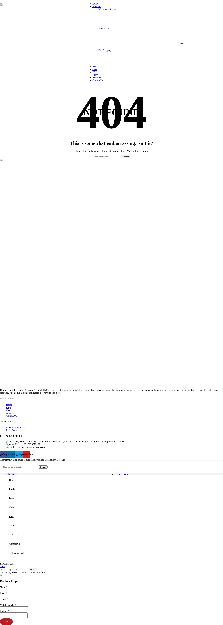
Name (3, 587)
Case (8, 410)
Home (9, 404)
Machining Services (107, 9)
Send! (6, 621)
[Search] (181, 42)
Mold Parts (103, 28)
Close (2, 566)
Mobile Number (8, 605)
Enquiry (4, 611)
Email (3, 593)
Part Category (105, 50)
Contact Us (11, 415)
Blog (8, 407)
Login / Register (19, 553)
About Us (10, 413)
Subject (4, 599)
